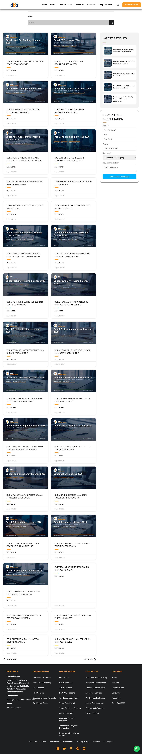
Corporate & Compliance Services (69, 734)
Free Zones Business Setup (96, 677)
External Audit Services (95, 708)
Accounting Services (94, 693)
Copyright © (108, 741)
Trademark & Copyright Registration (68, 726)
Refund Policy (68, 741)
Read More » (11, 70)
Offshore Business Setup (95, 687)
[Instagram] (71, 748)
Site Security (55, 741)
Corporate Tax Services (42, 677)
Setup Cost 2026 (105, 5)
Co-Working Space (40, 703)
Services (53, 5)
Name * (106, 125)
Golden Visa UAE (66, 713)
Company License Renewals (44, 698)
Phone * (106, 144)
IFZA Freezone (65, 677)
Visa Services (38, 687)
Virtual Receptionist (67, 703)
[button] (131, 4)
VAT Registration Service (95, 698)
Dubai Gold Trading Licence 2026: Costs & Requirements (123, 75)
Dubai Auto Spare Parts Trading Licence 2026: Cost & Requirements (123, 99)
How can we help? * (111, 163)
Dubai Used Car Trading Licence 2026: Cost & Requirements (123, 51)
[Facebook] (58, 748)
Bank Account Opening (42, 682)
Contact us (79, 5)
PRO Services (38, 693)
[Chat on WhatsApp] (136, 748)
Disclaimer (96, 741)
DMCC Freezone (66, 682)
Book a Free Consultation (119, 176)
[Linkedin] (84, 748)
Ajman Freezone (65, 687)
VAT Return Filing (92, 713)
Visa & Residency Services (70, 708)
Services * (107, 153)
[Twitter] (64, 748)
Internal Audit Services (94, 703)
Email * (105, 134)
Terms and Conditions (37, 741)
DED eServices (66, 5)
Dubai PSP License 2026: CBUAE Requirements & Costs (123, 63)
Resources (91, 5)
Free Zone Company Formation (67, 719)
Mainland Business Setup (96, 682)
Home (44, 5)
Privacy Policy (83, 741)
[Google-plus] (77, 748)
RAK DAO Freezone (67, 693)
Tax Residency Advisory (68, 698)
